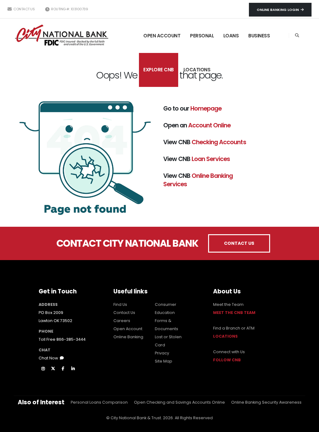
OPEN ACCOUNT (161, 35)
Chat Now (49, 358)
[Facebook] (63, 368)
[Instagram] (43, 368)
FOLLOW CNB (227, 360)
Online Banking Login (279, 9)
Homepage (205, 108)
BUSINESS (259, 35)
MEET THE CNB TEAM (234, 312)
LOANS (231, 35)
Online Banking (128, 336)
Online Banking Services (198, 179)
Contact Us (24, 9)
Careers (121, 320)
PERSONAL (202, 35)
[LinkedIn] (73, 368)
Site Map (163, 361)
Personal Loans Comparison (99, 402)
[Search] (297, 35)
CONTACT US (239, 243)
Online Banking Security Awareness (266, 402)
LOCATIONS (197, 69)
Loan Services (211, 158)
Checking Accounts (219, 142)
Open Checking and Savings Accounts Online (179, 402)
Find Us (120, 304)
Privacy (162, 353)
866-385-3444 (71, 339)
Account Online (209, 125)
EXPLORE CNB (158, 69)
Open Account (127, 328)
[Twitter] (53, 368)
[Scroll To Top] (308, 425)
